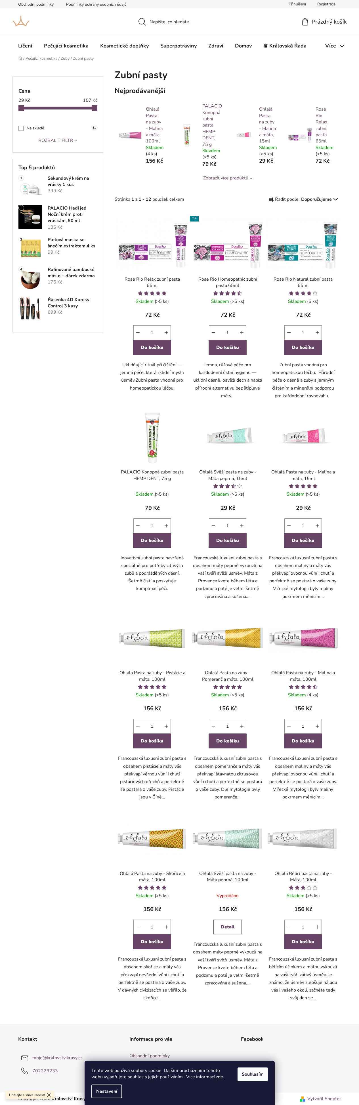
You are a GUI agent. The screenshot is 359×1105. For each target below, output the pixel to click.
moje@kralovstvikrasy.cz (57, 1058)
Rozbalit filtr (55, 140)
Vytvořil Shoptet (324, 1099)
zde (219, 1077)
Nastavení (106, 1091)
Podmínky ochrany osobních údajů (96, 4)
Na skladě (61, 128)
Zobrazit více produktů (225, 178)
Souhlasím (253, 1074)
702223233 (45, 1071)
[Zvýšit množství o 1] (166, 333)
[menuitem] (25, 45)
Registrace (326, 4)
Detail (228, 927)
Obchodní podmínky (36, 4)
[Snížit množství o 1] (138, 333)
